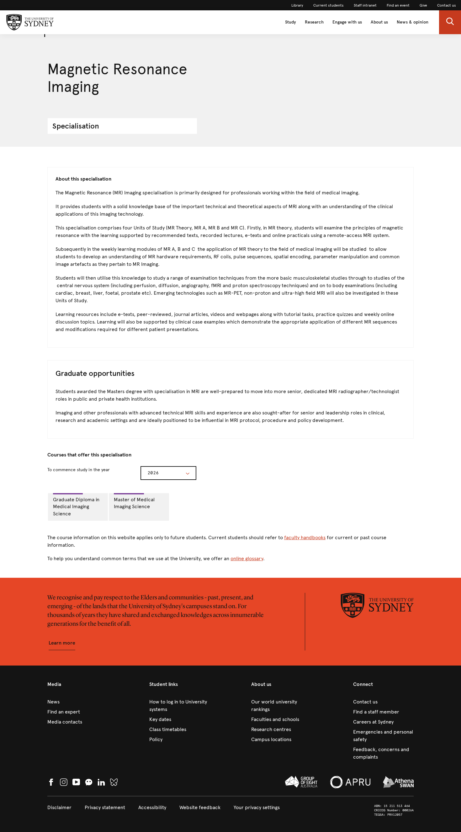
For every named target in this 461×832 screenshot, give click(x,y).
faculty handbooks (305, 537)
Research (314, 22)
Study (290, 22)
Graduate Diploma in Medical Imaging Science (76, 507)
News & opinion (412, 22)
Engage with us (347, 22)
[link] (297, 5)
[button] (450, 22)
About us (379, 22)
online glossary (246, 558)
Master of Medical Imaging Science (134, 503)
